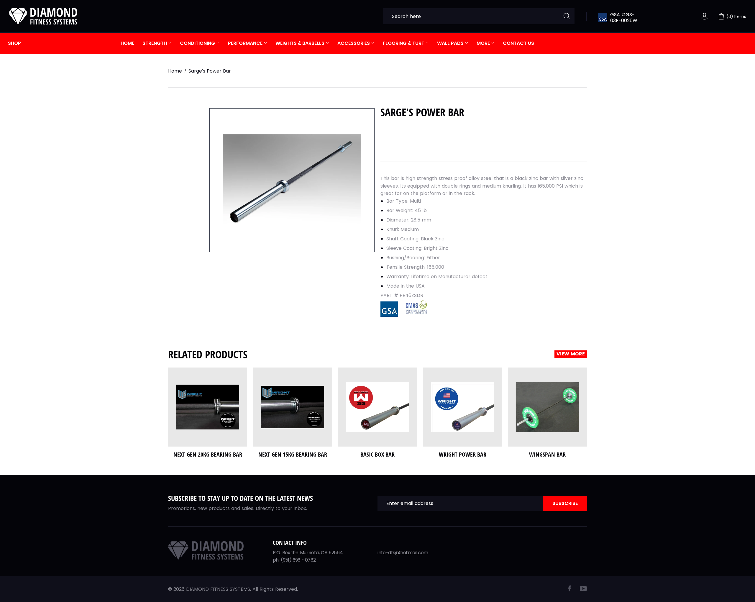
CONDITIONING (198, 43)
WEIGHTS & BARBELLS (300, 43)
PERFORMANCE (246, 43)
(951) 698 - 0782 (298, 560)
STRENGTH (155, 43)
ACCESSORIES (354, 43)
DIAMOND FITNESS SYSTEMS (218, 589)
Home (127, 43)
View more (571, 354)
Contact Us (518, 43)
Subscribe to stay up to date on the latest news (240, 498)
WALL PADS (451, 43)
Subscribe (565, 503)
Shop (14, 43)
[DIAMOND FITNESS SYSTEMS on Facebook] (569, 589)
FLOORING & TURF (404, 43)
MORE (484, 43)
